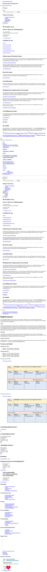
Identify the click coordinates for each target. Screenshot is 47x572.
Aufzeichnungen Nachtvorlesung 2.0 (11, 523)
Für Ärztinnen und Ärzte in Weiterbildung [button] (10, 144)
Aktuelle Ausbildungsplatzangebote (11, 506)
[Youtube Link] (4, 543)
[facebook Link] (3, 547)
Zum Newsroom (6, 86)
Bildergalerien (9, 172)
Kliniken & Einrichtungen (9, 17)
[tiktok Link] (3, 549)
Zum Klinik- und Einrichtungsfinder (9, 62)
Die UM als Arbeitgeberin (9, 503)
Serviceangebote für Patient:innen (11, 490)
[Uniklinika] (11, 561)
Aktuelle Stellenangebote (9, 504)
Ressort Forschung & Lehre (10, 499)
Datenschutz (5, 553)
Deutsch (6, 194)
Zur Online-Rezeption (7, 68)
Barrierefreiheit (5, 554)
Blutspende (7, 21)
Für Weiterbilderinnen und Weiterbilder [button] (10, 155)
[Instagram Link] (3, 545)
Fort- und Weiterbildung (9, 507)
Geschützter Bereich (6, 174)
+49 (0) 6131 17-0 (7, 37)
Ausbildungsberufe (8, 505)
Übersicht (4, 143)
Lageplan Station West (7, 46)
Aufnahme (7, 489)
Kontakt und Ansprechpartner (8, 173)
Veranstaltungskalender (9, 521)
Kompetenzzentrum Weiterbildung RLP (10, 3)
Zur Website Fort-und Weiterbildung (9, 107)
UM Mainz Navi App (7, 52)
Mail (1, 441)
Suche (4, 10)
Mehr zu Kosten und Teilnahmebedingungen (17, 341)
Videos (8, 170)
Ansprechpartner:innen (9, 515)
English (6, 195)
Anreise (4, 42)
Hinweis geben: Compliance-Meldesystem (12, 532)
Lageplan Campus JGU (7, 48)
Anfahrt (6, 18)
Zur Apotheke (5, 119)
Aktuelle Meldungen (8, 512)
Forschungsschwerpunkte (9, 495)
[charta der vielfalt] (6, 570)
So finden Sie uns (3, 482)
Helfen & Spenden (8, 533)
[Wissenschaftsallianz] (11, 565)
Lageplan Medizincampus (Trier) (9, 50)
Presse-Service (7, 516)
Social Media (7, 513)
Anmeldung (4, 429)
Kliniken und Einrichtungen (10, 486)
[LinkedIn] (3, 541)
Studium (6, 498)
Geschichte (7, 531)
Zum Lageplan (3, 469)
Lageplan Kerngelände (7, 44)
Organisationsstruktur (9, 530)
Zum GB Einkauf (6, 117)
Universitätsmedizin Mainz (7, 1)
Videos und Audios (8, 514)
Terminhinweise (8, 522)
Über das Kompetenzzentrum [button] (8, 161)
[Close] (3, 9)
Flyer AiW (2, 458)
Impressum (5, 552)
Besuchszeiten (7, 19)
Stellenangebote (8, 20)
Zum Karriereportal (6, 77)
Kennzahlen (7, 529)
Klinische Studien (8, 496)
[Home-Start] (3, 142)
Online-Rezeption (8, 488)
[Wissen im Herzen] (7, 569)
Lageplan (6, 525)
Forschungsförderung (9, 497)
